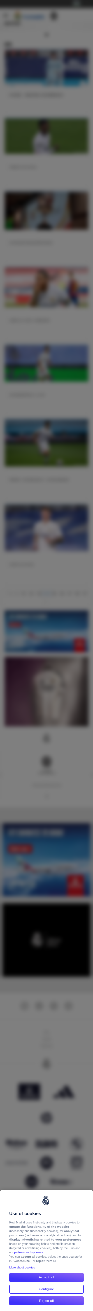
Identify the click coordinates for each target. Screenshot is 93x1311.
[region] (46, 1250)
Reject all (46, 1300)
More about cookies (22, 1267)
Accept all (46, 1277)
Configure (46, 1289)
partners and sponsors (28, 1252)
